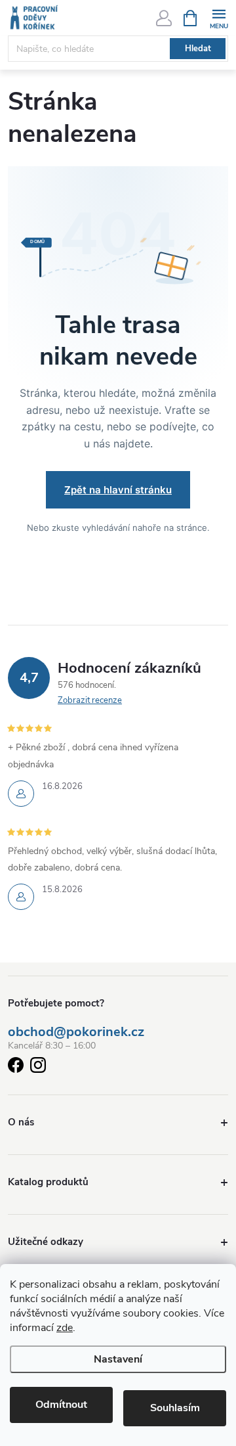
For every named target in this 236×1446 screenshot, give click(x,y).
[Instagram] (38, 1067)
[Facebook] (16, 1067)
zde (64, 1328)
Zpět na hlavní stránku (118, 490)
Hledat (198, 49)
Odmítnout (61, 1404)
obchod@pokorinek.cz (76, 1032)
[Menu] (218, 17)
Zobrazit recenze (90, 700)
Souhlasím (175, 1408)
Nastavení (118, 1359)
